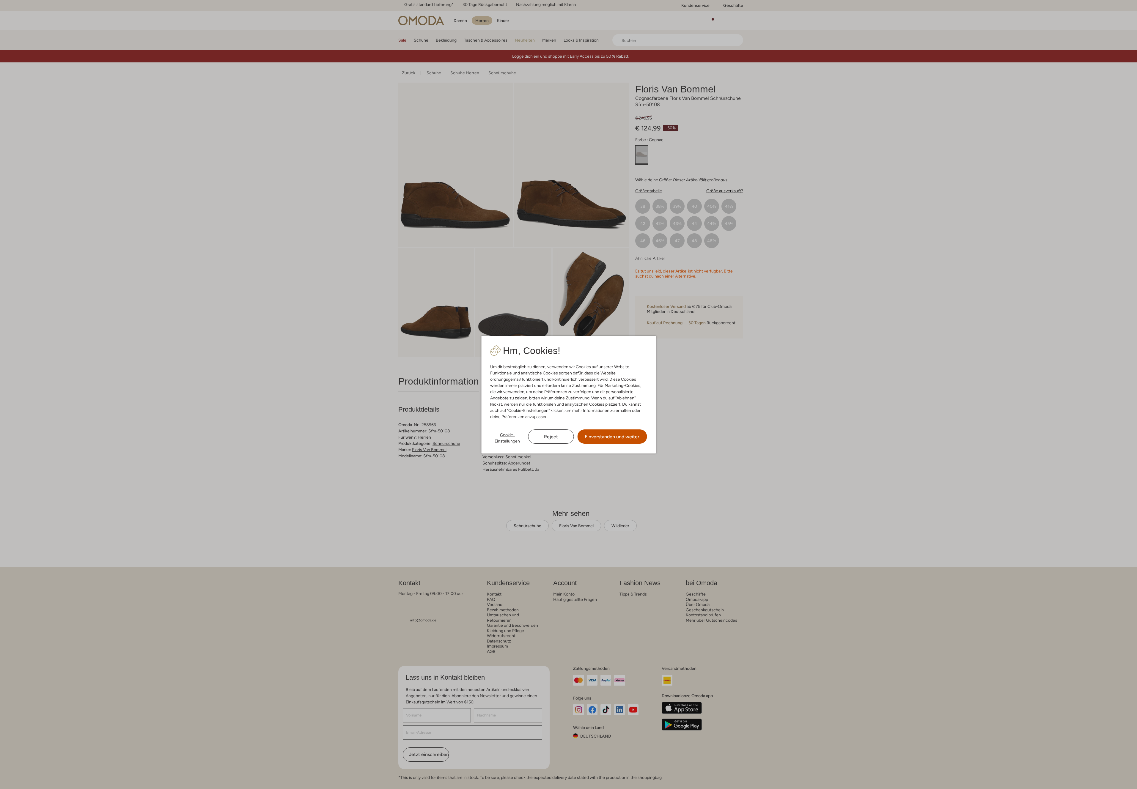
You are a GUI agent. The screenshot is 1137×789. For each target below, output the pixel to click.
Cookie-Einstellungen (507, 437)
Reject (551, 437)
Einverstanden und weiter (612, 437)
